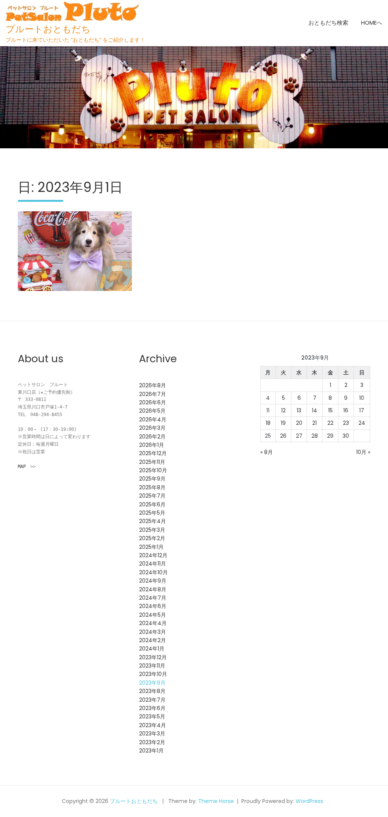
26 (283, 436)
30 (346, 436)
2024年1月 (151, 648)
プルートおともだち (48, 29)
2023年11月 (152, 665)
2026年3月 (152, 428)
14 (314, 410)
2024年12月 (153, 555)
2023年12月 (153, 657)
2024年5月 (152, 615)
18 (268, 423)
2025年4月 (152, 521)
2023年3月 (152, 733)
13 (299, 410)
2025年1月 (151, 547)
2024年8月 (152, 589)
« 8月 (266, 452)
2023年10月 (153, 674)
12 (283, 410)
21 (314, 423)
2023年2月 (152, 742)
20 (299, 423)
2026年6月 (152, 402)
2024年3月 (152, 632)
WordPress (309, 801)
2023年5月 (152, 716)
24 (361, 423)
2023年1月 (151, 750)
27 (299, 436)
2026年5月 (152, 411)
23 (346, 423)
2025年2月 (152, 538)
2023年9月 (152, 683)
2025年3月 (152, 530)
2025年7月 (152, 496)
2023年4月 (152, 725)
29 (330, 436)
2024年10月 (153, 572)
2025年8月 (152, 487)
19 (283, 423)
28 (314, 436)
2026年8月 (152, 385)
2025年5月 (152, 513)
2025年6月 (152, 504)
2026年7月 (152, 394)
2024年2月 (152, 640)
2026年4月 (152, 419)
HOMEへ (371, 23)
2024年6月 (152, 606)
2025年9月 (152, 478)
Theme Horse (216, 801)
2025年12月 (153, 453)
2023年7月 (152, 700)
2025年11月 (152, 462)
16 (345, 410)
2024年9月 (152, 580)
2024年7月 (152, 598)
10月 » (363, 452)
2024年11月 (152, 563)
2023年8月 (152, 691)
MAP (22, 466)
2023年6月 (152, 708)
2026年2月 (152, 436)
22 (330, 423)
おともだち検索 (328, 23)
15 (330, 410)
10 (361, 398)
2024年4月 (153, 623)
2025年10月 (153, 470)
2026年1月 (151, 445)
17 (361, 410)
